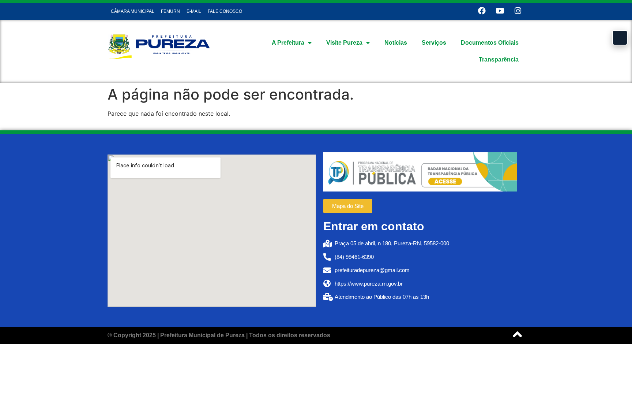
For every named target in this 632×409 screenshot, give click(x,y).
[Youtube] (500, 11)
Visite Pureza (344, 43)
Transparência (499, 59)
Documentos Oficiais (490, 43)
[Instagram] (517, 11)
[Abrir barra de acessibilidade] (620, 37)
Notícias (395, 43)
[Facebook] (482, 11)
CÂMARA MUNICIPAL (132, 11)
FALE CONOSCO (225, 11)
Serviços (434, 43)
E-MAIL (194, 11)
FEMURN (170, 11)
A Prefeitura (288, 43)
